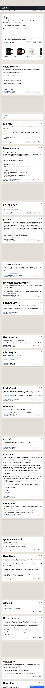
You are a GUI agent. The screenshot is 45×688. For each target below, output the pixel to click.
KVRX (13, 295)
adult (14, 207)
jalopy (4, 610)
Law (12, 305)
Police (4, 664)
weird (20, 269)
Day (20, 291)
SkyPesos (4, 514)
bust (16, 667)
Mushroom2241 (12, 549)
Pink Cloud (4, 399)
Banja (8, 141)
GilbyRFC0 (9, 91)
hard (12, 508)
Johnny (8, 673)
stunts (15, 608)
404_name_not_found (11, 514)
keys (17, 152)
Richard (5, 308)
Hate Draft (4, 578)
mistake (37, 305)
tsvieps (7, 42)
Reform (17, 305)
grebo (4, 239)
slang (10, 222)
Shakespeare (18, 75)
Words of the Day (5, 10)
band (22, 235)
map (5, 355)
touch (27, 392)
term (8, 285)
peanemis (14, 546)
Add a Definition (34, 10)
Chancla (4, 447)
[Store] (40, 8)
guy (8, 395)
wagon (15, 285)
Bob (5, 166)
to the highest (21, 340)
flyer (27, 506)
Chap (14, 34)
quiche (10, 546)
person (8, 207)
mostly (9, 355)
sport (21, 563)
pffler (8, 578)
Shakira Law (5, 312)
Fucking (7, 137)
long (15, 409)
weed (25, 673)
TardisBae (8, 447)
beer (7, 621)
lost (17, 409)
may (37, 459)
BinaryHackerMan (11, 179)
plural (31, 38)
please (30, 39)
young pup (5, 212)
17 (13, 235)
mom (7, 445)
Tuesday (4, 625)
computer (37, 154)
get (14, 412)
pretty (13, 395)
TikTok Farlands (5, 275)
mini (18, 285)
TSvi (4, 42)
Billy (5, 131)
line (25, 290)
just (9, 209)
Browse (10, 10)
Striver (4, 496)
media (16, 544)
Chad (13, 568)
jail (14, 86)
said (12, 89)
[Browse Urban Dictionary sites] (5, 8)
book (11, 510)
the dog (9, 212)
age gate (4, 141)
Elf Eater (9, 345)
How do (9, 359)
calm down (29, 412)
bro (17, 273)
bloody (18, 237)
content (28, 126)
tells (12, 355)
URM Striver (8, 496)
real (10, 132)
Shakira (25, 308)
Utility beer (5, 636)
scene (19, 223)
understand (6, 340)
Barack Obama (8, 492)
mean (22, 228)
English (24, 25)
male (18, 20)
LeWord (8, 363)
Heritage (18, 10)
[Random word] (37, 8)
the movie (19, 546)
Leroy (5, 342)
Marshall (27, 477)
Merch (40, 42)
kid (20, 442)
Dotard (4, 414)
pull (7, 608)
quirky (25, 544)
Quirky (4, 542)
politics (27, 480)
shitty (5, 606)
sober (7, 392)
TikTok (4, 267)
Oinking (4, 675)
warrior (32, 290)
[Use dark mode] (42, 8)
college (29, 457)
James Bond (10, 608)
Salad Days (5, 91)
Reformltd (9, 312)
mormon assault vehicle (7, 295)
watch (8, 128)
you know (13, 359)
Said (23, 269)
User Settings (40, 10)
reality (32, 392)
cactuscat (8, 239)
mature (37, 126)
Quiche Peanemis (6, 549)
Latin (18, 442)
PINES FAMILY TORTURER (13, 275)
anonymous (8, 414)
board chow (5, 179)
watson (7, 610)
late (19, 207)
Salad (6, 89)
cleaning (38, 629)
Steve (27, 633)
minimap (4, 363)
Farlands (15, 273)
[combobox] (24, 8)
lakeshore (9, 636)
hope (6, 673)
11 (40, 342)
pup (14, 209)
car (7, 606)
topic (11, 340)
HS (20, 460)
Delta (4, 506)
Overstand (5, 345)
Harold (6, 494)
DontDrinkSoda (9, 675)
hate (8, 568)
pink (8, 397)
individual (9, 409)
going (11, 412)
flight (17, 510)
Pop (33, 223)
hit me (9, 445)
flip (28, 442)
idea (32, 342)
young (12, 209)
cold (17, 80)
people (19, 22)
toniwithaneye (10, 399)
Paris (20, 510)
